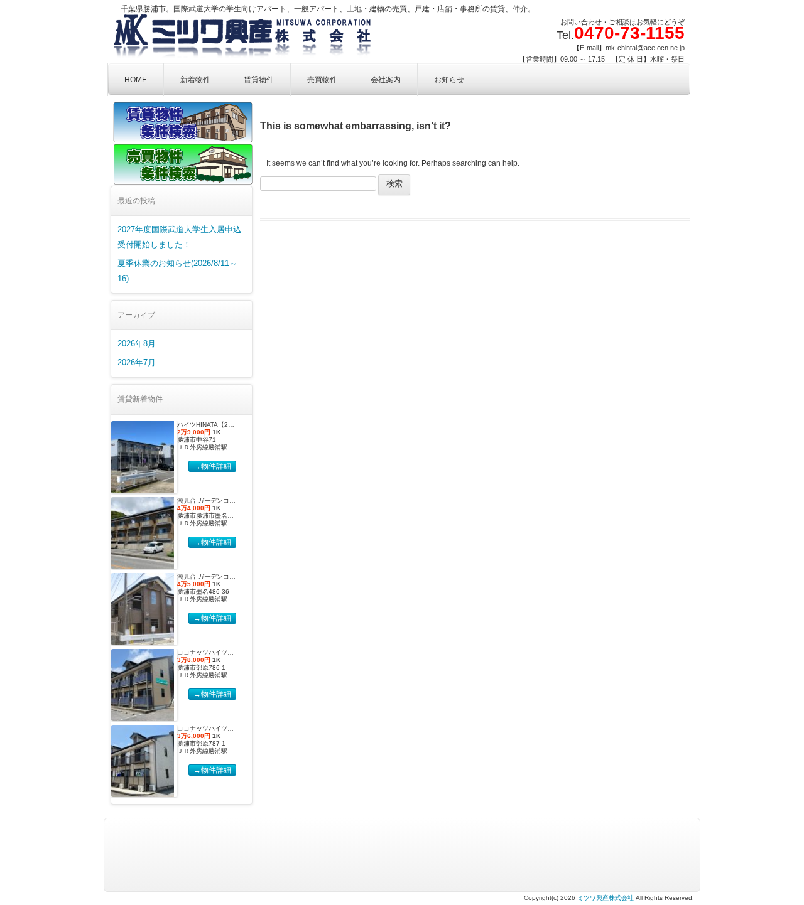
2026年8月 (136, 343)
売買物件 (322, 79)
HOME (135, 79)
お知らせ (449, 79)
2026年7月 (136, 362)
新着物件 (195, 79)
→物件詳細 (212, 466)
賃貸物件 (259, 79)
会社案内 (386, 79)
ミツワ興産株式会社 (605, 897)
